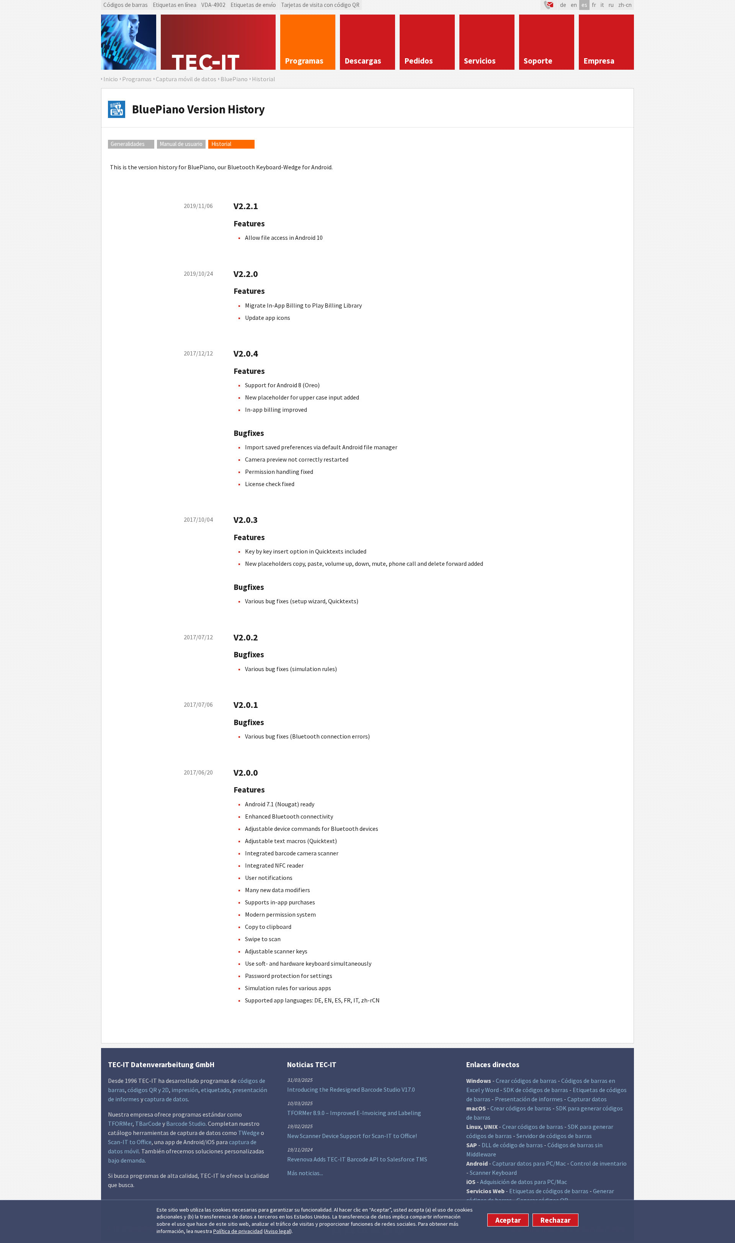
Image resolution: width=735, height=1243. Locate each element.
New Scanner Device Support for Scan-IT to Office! (352, 1136)
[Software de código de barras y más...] (128, 42)
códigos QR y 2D (148, 1090)
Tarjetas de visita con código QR (320, 4)
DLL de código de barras (512, 1145)
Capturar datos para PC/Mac (529, 1163)
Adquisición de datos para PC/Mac (523, 1182)
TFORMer (120, 1123)
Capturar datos (587, 1099)
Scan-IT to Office (130, 1142)
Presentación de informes (529, 1099)
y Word (490, 1090)
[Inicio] (218, 42)
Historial (221, 143)
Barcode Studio (186, 1123)
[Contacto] (549, 5)
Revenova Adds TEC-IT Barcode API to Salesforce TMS (357, 1159)
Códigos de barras (125, 4)
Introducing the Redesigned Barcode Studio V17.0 (351, 1089)
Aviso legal (277, 1231)
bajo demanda (126, 1160)
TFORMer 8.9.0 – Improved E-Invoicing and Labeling (354, 1113)
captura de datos (166, 1099)
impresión (185, 1090)
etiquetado (215, 1090)
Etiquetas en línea (174, 4)
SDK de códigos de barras (535, 1090)
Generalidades (128, 143)
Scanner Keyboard (493, 1172)
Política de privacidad (238, 1231)
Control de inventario (598, 1163)
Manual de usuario (181, 143)
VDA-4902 (213, 4)
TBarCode (148, 1123)
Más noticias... (305, 1173)
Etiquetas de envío (253, 4)
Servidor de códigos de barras (554, 1136)
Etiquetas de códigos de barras (548, 1191)
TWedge (249, 1133)
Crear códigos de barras (526, 1080)
